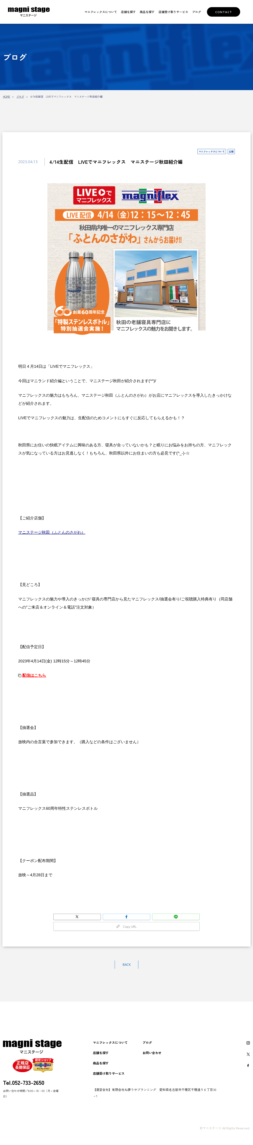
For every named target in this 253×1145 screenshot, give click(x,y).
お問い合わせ (152, 1052)
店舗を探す (128, 12)
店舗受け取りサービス (173, 12)
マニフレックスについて (100, 12)
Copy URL (128, 926)
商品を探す (147, 12)
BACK (127, 964)
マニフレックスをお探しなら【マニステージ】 (29, 12)
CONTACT (223, 12)
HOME (6, 96)
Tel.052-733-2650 (23, 1082)
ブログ (196, 12)
